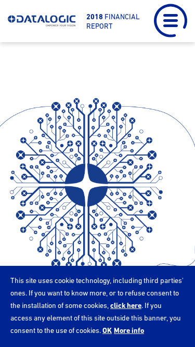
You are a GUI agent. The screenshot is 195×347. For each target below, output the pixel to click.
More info (129, 330)
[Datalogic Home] (42, 21)
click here (125, 305)
